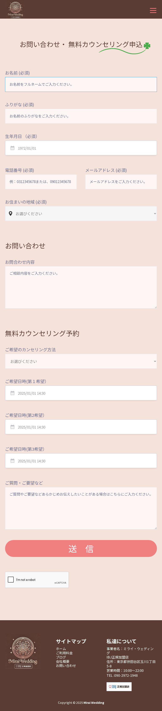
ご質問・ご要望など (24, 483)
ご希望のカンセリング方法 (30, 349)
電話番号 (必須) (19, 170)
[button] (153, 11)
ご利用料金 (64, 653)
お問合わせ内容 (20, 262)
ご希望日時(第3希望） (26, 449)
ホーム (61, 648)
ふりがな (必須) (19, 104)
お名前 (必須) (17, 73)
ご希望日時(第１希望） (27, 381)
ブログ (61, 657)
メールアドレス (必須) (106, 170)
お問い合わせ (66, 665)
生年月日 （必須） (22, 136)
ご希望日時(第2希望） (26, 415)
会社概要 (62, 661)
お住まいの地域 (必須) (26, 202)
